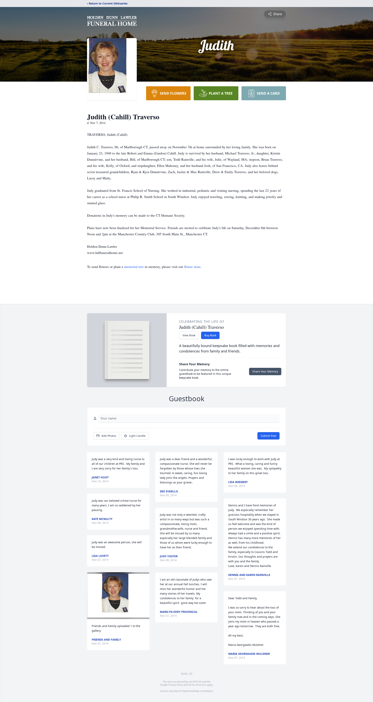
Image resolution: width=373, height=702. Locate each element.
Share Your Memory (265, 371)
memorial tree (134, 266)
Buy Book (210, 335)
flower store (192, 266)
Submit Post (268, 436)
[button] (118, 595)
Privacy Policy (175, 684)
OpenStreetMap (190, 691)
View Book (188, 335)
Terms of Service (197, 684)
